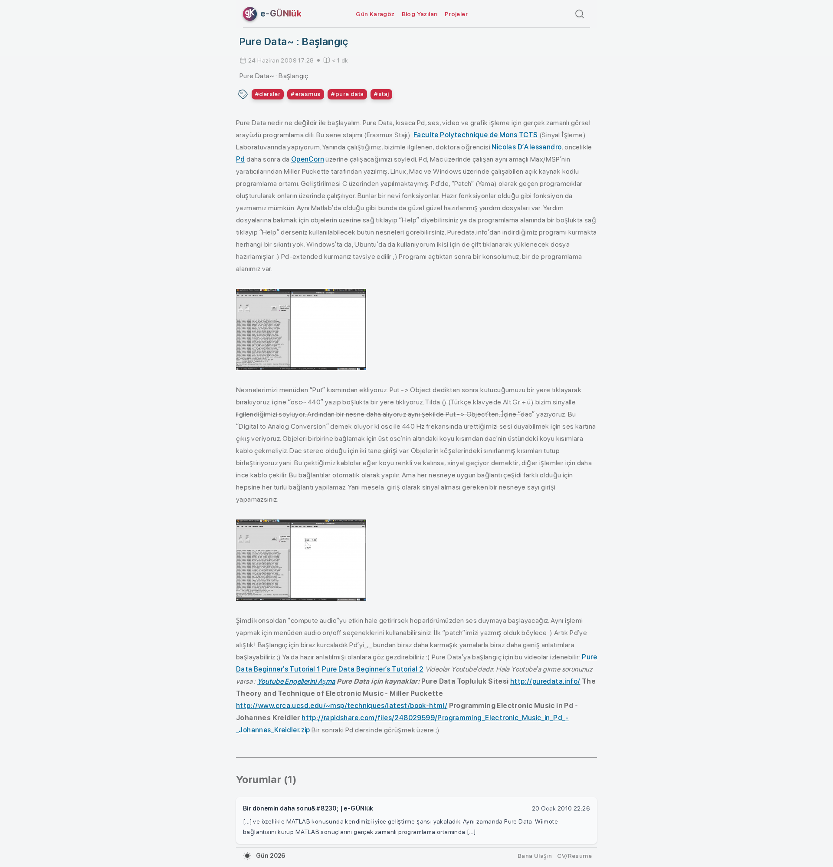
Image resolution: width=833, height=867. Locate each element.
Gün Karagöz (375, 13)
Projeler (456, 13)
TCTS (528, 135)
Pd (240, 159)
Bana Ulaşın (535, 855)
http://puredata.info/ (545, 681)
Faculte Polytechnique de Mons (465, 135)
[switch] (247, 856)
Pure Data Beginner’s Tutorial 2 (372, 669)
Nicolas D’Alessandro (526, 147)
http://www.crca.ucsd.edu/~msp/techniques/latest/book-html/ (341, 706)
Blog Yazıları (420, 13)
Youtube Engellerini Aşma (296, 681)
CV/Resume (574, 855)
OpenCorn (307, 159)
